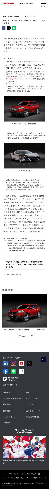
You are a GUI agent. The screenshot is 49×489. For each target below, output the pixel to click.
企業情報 (6, 392)
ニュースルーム (30, 404)
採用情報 (6, 411)
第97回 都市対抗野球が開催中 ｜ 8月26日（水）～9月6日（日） (23, 462)
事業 (27, 392)
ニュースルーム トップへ (13, 274)
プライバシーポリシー (29, 474)
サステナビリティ (31, 398)
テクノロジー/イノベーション (13, 398)
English (7, 423)
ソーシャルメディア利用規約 (13, 478)
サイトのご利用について (35, 478)
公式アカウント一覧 (10, 385)
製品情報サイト (30, 417)
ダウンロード (23, 336)
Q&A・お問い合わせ (32, 411)
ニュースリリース (30, 17)
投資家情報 (7, 404)
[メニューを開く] (44, 4)
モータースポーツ (9, 417)
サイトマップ (13, 474)
